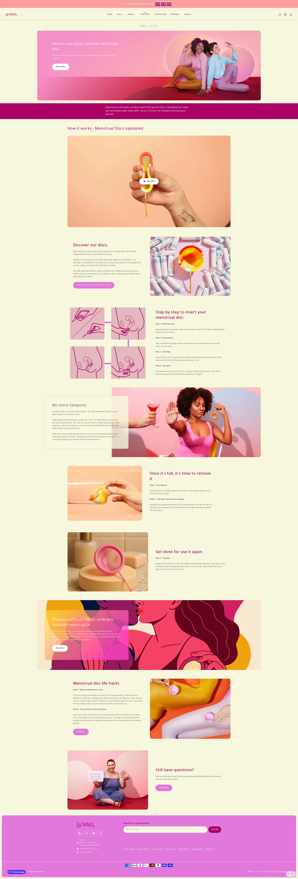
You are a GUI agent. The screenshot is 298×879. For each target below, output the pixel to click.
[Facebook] (79, 833)
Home (143, 26)
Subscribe (214, 829)
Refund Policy (170, 849)
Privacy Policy (183, 849)
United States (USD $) (36, 872)
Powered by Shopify (284, 872)
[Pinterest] (93, 833)
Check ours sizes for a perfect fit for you (93, 285)
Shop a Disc (60, 67)
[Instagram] (86, 833)
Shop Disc (60, 648)
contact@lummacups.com (89, 849)
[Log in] (285, 14)
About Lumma (128, 849)
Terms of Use (156, 849)
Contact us (163, 788)
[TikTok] (100, 833)
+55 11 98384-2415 (86, 852)
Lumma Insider (143, 849)
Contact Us (209, 849)
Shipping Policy (197, 849)
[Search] (279, 14)
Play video (150, 181)
